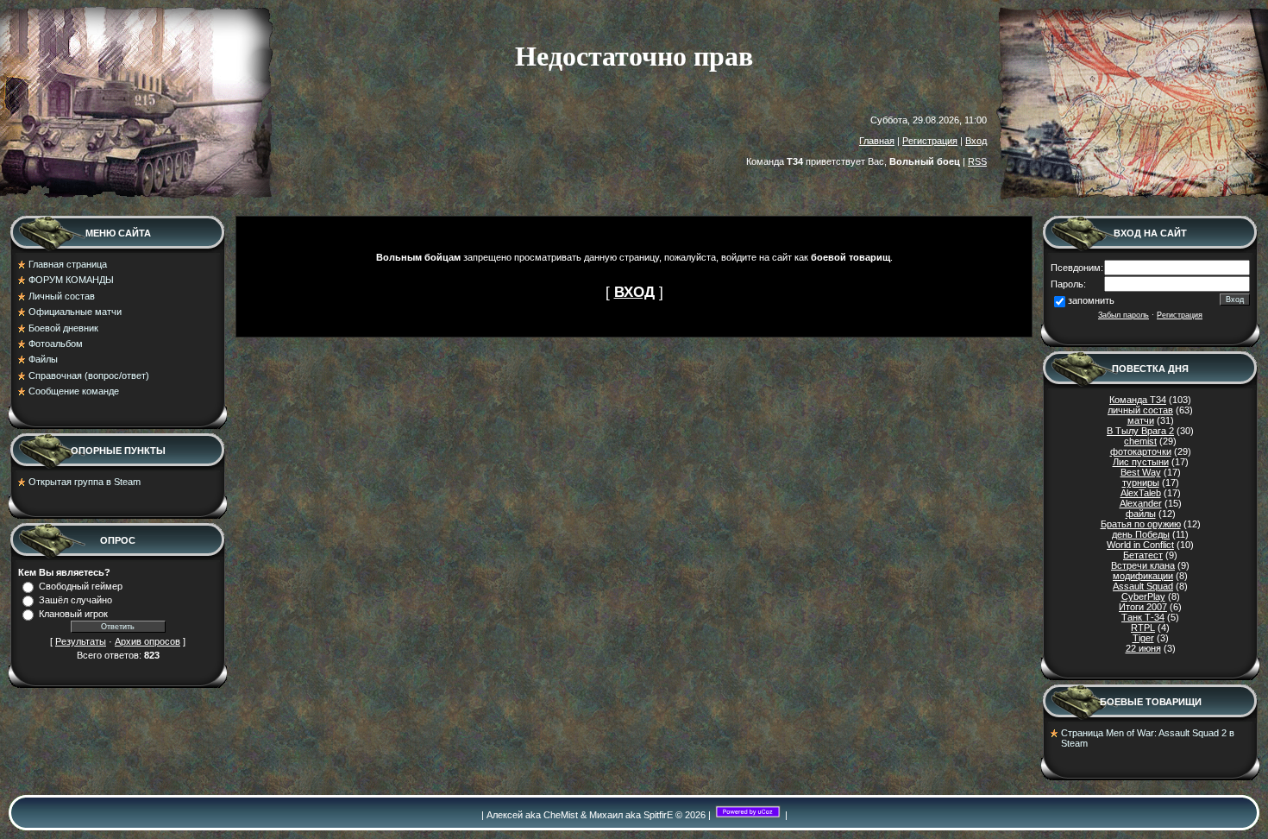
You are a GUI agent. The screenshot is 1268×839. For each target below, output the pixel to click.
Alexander (1141, 503)
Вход (976, 141)
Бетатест (1143, 555)
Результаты (80, 641)
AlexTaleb (1140, 493)
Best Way (1140, 472)
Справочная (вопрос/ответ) (88, 375)
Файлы (43, 359)
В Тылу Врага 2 (1140, 431)
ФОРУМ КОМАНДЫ (71, 279)
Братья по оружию (1141, 524)
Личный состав (61, 296)
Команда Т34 (1137, 399)
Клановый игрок (73, 614)
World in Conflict (1140, 544)
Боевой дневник (63, 328)
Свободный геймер (80, 586)
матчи (1140, 420)
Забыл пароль (1123, 315)
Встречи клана (1143, 565)
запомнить (1091, 300)
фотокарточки (1140, 451)
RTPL (1143, 627)
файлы (1141, 513)
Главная (877, 141)
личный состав (1140, 410)
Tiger (1143, 638)
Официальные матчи (75, 311)
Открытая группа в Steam (84, 481)
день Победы (1141, 534)
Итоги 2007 (1143, 607)
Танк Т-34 (1142, 617)
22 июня (1143, 648)
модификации (1143, 576)
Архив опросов (147, 641)
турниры (1140, 482)
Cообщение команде (73, 391)
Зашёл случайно (75, 600)
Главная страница (67, 264)
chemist (1140, 441)
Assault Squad (1143, 586)
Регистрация (929, 141)
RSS (977, 161)
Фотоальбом (55, 343)
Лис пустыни (1141, 462)
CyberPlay (1143, 596)
